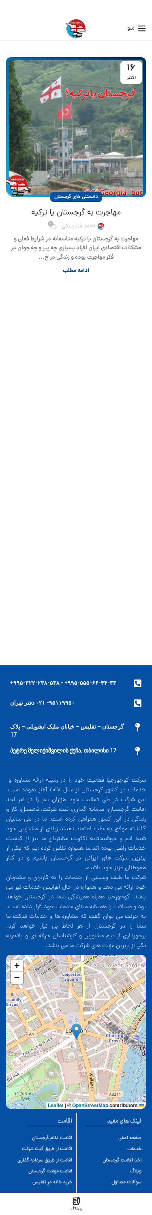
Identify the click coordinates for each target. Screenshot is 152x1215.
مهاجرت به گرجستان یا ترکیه (76, 213)
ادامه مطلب (76, 271)
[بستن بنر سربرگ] (10, 8)
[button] (76, 1031)
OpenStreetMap (90, 1105)
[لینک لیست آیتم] (44, 1138)
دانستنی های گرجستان (76, 197)
